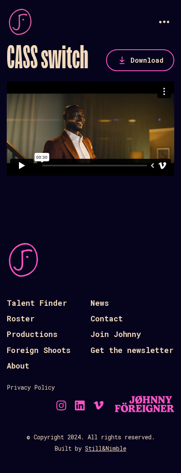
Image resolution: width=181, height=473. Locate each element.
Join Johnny (115, 334)
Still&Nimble (105, 448)
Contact (106, 318)
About (18, 366)
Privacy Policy (31, 387)
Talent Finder (37, 303)
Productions (32, 334)
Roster (21, 318)
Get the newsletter (131, 350)
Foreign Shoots (39, 350)
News (99, 303)
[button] (164, 22)
